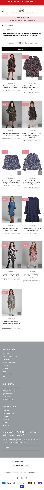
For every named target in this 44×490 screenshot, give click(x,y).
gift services (8, 394)
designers (7, 359)
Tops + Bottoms (9, 362)
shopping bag (8, 399)
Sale (4, 377)
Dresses (6, 354)
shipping (6, 419)
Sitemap (6, 425)
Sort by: (20, 43)
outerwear (7, 365)
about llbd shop (9, 391)
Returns (6, 416)
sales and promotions (11, 388)
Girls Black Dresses (10, 356)
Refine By (22, 49)
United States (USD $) (20, 465)
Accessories (7, 374)
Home (3, 25)
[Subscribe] (37, 448)
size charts (7, 396)
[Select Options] (19, 78)
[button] (2, 10)
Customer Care (8, 413)
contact (6, 410)
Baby (5, 371)
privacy (5, 422)
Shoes (5, 368)
